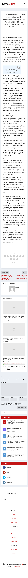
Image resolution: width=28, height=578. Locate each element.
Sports (14, 537)
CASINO (14, 425)
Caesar (10, 24)
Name (3, 397)
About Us (14, 518)
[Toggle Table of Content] (18, 67)
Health (14, 431)
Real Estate (14, 530)
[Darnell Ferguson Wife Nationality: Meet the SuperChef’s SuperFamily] (14, 350)
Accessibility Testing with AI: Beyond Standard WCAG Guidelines (16, 442)
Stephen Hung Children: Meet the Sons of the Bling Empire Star (14, 367)
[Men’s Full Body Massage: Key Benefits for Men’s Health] (4, 429)
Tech (14, 444)
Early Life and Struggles (10, 69)
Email (12, 397)
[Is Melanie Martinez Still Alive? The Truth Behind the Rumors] (14, 329)
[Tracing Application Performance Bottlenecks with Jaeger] (4, 448)
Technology (14, 534)
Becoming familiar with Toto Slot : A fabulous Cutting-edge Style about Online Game (16, 422)
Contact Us (14, 522)
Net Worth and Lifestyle (10, 72)
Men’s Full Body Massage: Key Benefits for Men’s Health (14, 429)
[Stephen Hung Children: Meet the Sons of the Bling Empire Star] (14, 364)
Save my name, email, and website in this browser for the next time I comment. (12, 404)
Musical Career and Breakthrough (12, 70)
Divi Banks (17, 566)
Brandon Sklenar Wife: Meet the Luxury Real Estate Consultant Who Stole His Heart (13, 318)
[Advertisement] (14, 32)
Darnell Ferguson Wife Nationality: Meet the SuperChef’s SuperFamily (13, 359)
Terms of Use (14, 553)
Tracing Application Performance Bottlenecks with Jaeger (15, 448)
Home (14, 514)
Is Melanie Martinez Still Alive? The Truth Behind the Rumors (14, 338)
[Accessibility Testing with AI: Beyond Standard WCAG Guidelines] (4, 442)
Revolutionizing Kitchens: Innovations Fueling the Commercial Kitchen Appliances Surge (16, 455)
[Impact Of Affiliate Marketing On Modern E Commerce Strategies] (4, 436)
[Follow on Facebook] (11, 570)
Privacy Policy (14, 549)
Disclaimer (14, 557)
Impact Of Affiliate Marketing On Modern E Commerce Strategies (15, 435)
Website (21, 397)
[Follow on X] (14, 570)
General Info (14, 541)
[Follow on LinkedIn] (17, 570)
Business (15, 437)
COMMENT (3, 382)
